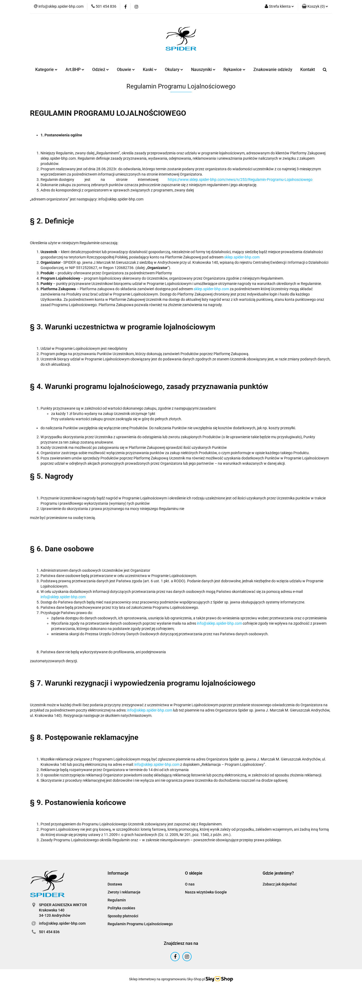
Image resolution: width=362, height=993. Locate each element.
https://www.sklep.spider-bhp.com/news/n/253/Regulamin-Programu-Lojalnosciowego (240, 179)
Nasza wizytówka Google (206, 892)
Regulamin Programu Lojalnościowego (140, 924)
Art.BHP (73, 69)
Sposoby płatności (123, 916)
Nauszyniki (202, 69)
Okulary (172, 69)
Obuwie (124, 69)
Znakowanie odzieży (272, 69)
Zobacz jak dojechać (280, 884)
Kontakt (307, 69)
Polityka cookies (121, 908)
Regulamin (117, 900)
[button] (315, 6)
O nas (190, 884)
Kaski (148, 69)
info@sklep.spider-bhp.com (63, 597)
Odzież (99, 69)
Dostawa (115, 884)
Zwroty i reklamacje (124, 892)
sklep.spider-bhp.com (241, 257)
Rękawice (233, 69)
